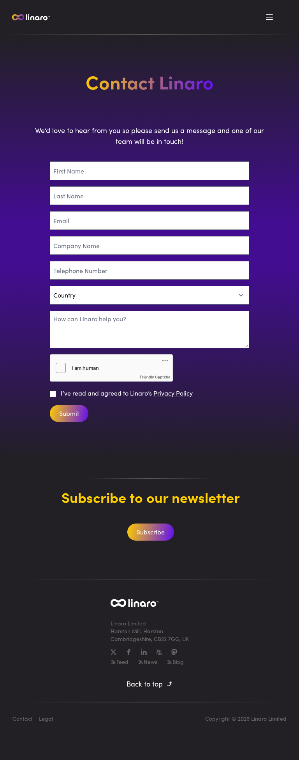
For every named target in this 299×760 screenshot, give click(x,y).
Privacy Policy (173, 393)
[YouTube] (159, 652)
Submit (69, 413)
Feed (122, 661)
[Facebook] (129, 652)
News (150, 661)
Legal (46, 718)
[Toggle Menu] (269, 17)
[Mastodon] (174, 652)
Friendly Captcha (155, 377)
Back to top (145, 683)
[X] (113, 652)
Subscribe (151, 532)
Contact (22, 718)
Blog (178, 661)
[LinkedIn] (144, 652)
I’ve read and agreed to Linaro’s (127, 393)
